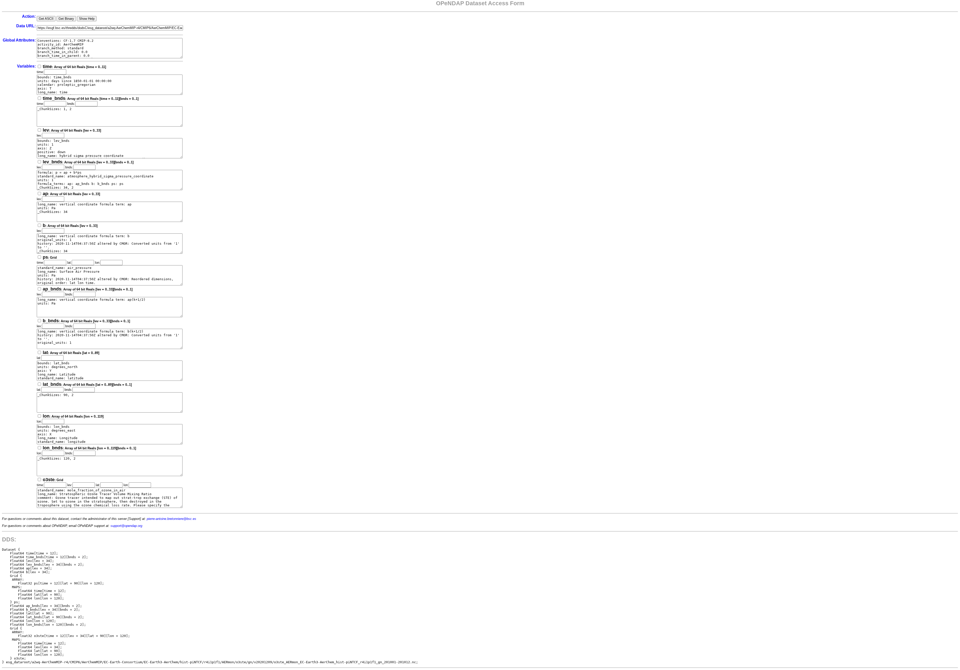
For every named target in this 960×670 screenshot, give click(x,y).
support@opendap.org (126, 526)
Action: (29, 16)
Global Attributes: (19, 40)
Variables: (26, 66)
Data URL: (26, 26)
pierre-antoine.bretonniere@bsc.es (171, 519)
